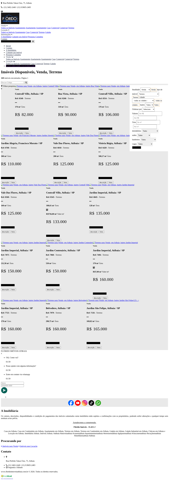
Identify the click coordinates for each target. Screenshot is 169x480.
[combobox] (153, 89)
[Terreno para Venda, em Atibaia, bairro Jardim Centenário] (69, 243)
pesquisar (136, 147)
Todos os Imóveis (8, 28)
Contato (4, 39)
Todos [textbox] (156, 105)
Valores (135, 113)
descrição (19, 133)
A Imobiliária (6, 37)
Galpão (48, 32)
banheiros (136, 140)
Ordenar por (137, 109)
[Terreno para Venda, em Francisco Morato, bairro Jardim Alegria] (27, 135)
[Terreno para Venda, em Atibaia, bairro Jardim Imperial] (111, 185)
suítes (134, 135)
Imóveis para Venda (10, 446)
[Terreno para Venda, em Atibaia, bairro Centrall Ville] (36, 86)
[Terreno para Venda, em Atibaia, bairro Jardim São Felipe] (110, 300)
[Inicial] (10, 23)
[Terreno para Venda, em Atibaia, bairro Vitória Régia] (120, 135)
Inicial (8, 46)
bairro (142, 105)
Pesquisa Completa (35, 37)
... (137, 300)
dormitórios (136, 131)
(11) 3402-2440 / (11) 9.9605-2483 (21, 66)
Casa (49, 28)
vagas (134, 144)
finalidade (136, 90)
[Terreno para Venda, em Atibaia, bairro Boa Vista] (78, 86)
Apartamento (20, 28)
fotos (27, 133)
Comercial (55, 28)
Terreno (71, 28)
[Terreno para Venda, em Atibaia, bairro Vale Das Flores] (75, 135)
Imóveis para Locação (28, 446)
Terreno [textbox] (135, 97)
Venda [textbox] (153, 90)
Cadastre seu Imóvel (20, 37)
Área (134, 122)
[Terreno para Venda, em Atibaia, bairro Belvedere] (66, 300)
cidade (142, 97)
